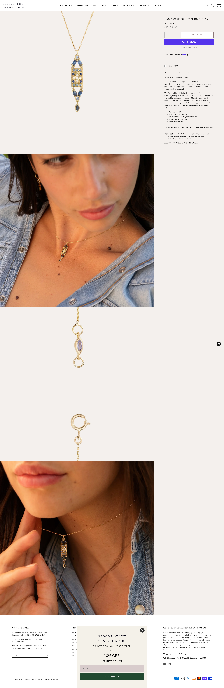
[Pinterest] (169, 664)
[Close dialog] (142, 630)
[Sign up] (47, 655)
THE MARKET (144, 6)
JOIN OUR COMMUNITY (112, 676)
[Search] (212, 5)
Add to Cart (197, 35)
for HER (75, 636)
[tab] (170, 73)
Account (204, 6)
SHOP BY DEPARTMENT (87, 6)
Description (168, 73)
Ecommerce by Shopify (51, 679)
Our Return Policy (183, 73)
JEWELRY (105, 6)
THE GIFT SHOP (66, 6)
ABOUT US (158, 6)
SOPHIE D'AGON (171, 27)
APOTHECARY (128, 6)
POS (39, 679)
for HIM (75, 633)
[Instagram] (164, 664)
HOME (115, 6)
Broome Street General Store (27, 679)
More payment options (189, 47)
